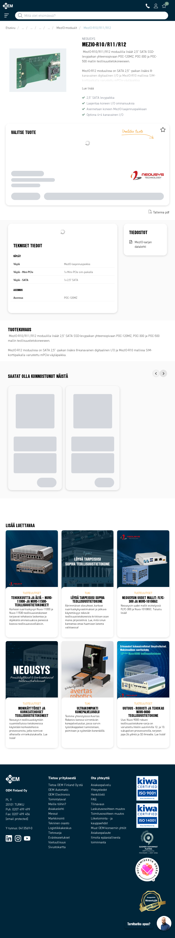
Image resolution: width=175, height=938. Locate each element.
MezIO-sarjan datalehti (143, 244)
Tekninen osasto (58, 823)
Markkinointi (56, 818)
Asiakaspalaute (101, 833)
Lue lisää (88, 88)
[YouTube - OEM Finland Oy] (27, 838)
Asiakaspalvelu (101, 785)
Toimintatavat (57, 799)
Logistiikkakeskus (59, 828)
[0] (164, 6)
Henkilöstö (98, 794)
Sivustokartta (57, 847)
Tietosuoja (55, 833)
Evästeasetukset (59, 837)
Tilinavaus (97, 804)
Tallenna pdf (161, 212)
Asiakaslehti (56, 809)
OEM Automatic (58, 790)
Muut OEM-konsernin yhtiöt (108, 828)
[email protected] (17, 819)
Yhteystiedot (99, 790)
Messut (53, 814)
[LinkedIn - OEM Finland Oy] (9, 838)
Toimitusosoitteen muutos (107, 814)
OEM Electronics (59, 794)
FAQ (93, 799)
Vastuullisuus (57, 842)
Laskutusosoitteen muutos (108, 809)
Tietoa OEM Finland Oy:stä (65, 785)
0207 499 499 (21, 809)
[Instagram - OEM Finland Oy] (18, 838)
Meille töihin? (57, 804)
